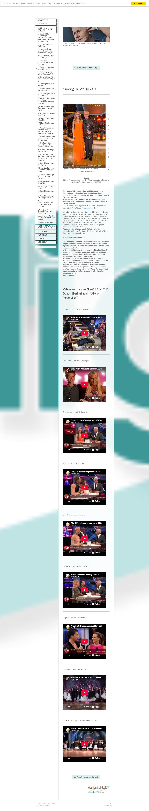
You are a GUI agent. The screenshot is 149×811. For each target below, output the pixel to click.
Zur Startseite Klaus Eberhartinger (86, 67)
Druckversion (44, 803)
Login (110, 803)
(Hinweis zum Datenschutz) (74, 3)
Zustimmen (138, 3)
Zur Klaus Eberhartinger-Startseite (86, 777)
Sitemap (53, 803)
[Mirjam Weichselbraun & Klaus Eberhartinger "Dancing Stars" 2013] (84, 136)
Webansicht (107, 806)
